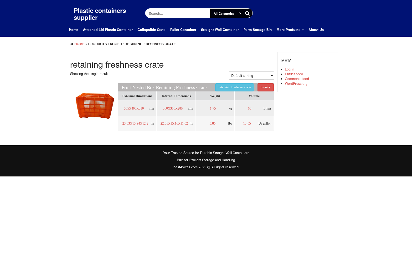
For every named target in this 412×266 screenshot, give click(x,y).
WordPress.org (296, 83)
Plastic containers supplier (100, 14)
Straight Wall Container (220, 29)
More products (289, 29)
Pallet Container (183, 29)
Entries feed (294, 73)
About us (316, 29)
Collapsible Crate (151, 29)
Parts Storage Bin (257, 29)
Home (73, 29)
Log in (289, 69)
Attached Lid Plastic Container (108, 29)
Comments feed (297, 78)
